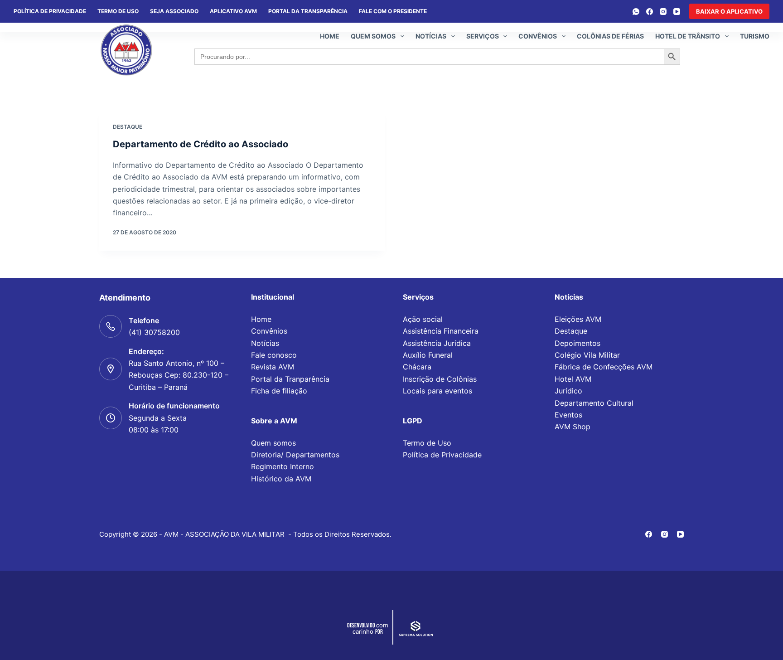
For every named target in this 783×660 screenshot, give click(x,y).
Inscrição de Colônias (440, 378)
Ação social (423, 319)
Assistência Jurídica (437, 343)
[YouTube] (676, 11)
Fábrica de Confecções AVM (603, 366)
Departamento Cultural (594, 403)
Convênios (537, 36)
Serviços (482, 36)
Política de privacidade (50, 11)
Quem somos (373, 36)
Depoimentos (577, 343)
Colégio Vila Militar (587, 354)
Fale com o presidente (393, 11)
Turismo (754, 36)
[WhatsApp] (636, 11)
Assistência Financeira (440, 330)
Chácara (417, 366)
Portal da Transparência (308, 11)
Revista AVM (272, 366)
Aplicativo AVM (233, 11)
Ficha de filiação (279, 390)
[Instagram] (663, 11)
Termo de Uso (118, 11)
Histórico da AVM (281, 478)
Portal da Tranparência (290, 378)
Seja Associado (174, 11)
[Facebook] (649, 11)
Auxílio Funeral (428, 354)
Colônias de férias (610, 36)
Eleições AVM (578, 319)
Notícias (431, 36)
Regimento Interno (282, 466)
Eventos (568, 414)
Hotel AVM (573, 378)
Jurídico (568, 390)
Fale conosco (274, 354)
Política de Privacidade (442, 454)
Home (329, 36)
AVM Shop (572, 426)
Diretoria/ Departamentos (295, 454)
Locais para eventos (437, 390)
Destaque (127, 126)
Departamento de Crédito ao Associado (200, 144)
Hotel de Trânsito (687, 36)
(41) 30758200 (154, 332)
